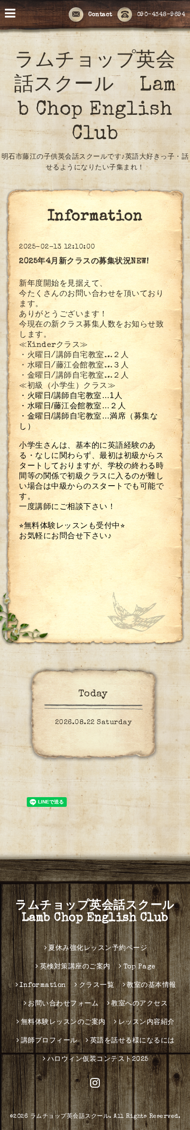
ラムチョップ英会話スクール (70, 1117)
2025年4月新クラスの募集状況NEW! (84, 262)
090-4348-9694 (161, 15)
